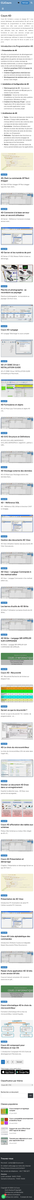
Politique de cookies (11, 1197)
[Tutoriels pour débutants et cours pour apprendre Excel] (4, 1139)
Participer (25, 3)
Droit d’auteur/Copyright (13, 1190)
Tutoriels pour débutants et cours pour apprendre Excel (20, 1139)
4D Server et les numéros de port (16, 252)
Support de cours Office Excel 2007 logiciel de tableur (19, 1129)
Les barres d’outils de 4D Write (14, 606)
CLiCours (6, 2)
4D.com (24, 90)
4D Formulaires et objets (12, 404)
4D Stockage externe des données (16, 471)
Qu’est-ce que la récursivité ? (14, 710)
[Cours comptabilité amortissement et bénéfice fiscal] (4, 1119)
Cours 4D (4, 174)
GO (30, 1095)
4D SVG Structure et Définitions (15, 436)
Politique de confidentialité (14, 1192)
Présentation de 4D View (12, 899)
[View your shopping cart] (18, 3)
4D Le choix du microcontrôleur (15, 747)
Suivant (19, 1062)
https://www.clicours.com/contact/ (13, 1168)
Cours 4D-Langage (9, 330)
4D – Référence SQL (10, 502)
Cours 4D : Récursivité (11, 672)
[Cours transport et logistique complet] (4, 1109)
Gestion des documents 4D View (15, 540)
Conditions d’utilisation (12, 1195)
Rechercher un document (9, 1092)
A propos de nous (26, 1197)
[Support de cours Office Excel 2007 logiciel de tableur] (4, 1129)
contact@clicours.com (16, 1163)
